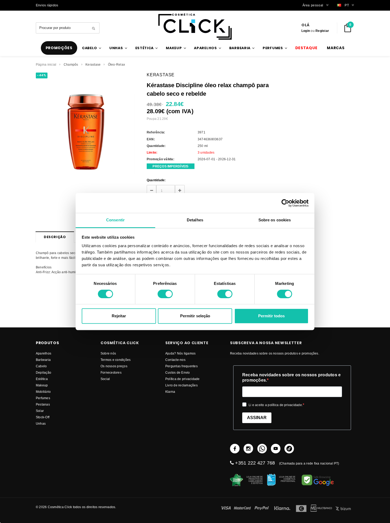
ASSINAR (257, 417)
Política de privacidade (182, 379)
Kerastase (93, 64)
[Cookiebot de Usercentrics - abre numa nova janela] (285, 203)
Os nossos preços (114, 366)
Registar (322, 31)
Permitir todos (271, 316)
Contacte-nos (175, 360)
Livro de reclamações (181, 385)
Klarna (170, 392)
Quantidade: (156, 180)
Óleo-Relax (116, 64)
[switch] (165, 294)
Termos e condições (116, 360)
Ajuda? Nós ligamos (180, 353)
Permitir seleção (195, 316)
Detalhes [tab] (195, 220)
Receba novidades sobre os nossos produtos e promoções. (291, 377)
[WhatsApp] (262, 448)
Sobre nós (108, 353)
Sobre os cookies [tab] (274, 220)
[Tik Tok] (289, 448)
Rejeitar (119, 316)
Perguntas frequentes (181, 366)
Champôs (71, 64)
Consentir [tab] (115, 220)
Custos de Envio (177, 372)
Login (305, 31)
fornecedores (111, 372)
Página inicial (46, 64)
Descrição (55, 237)
